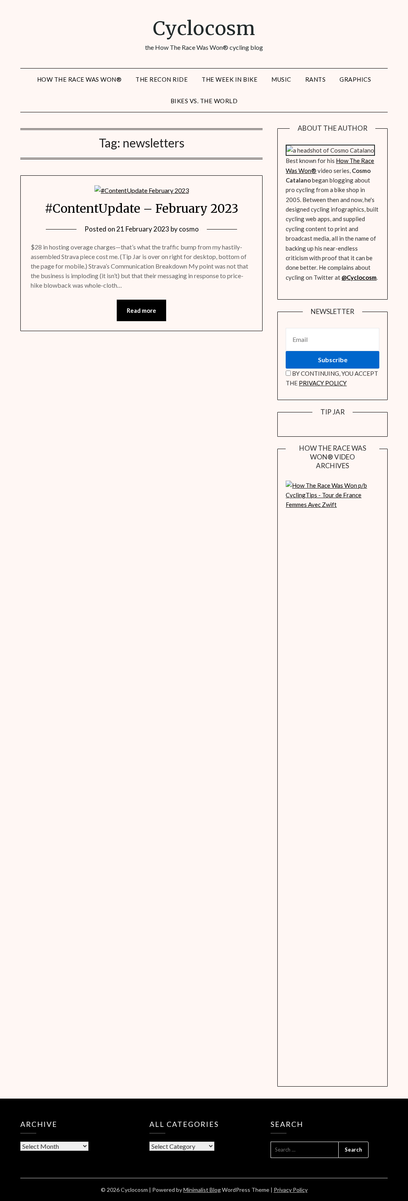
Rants (315, 79)
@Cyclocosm (359, 277)
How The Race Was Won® (79, 79)
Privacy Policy (291, 1189)
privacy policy (323, 383)
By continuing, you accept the (332, 378)
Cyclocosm (204, 28)
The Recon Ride (161, 79)
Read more (141, 310)
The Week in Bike (229, 79)
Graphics (355, 79)
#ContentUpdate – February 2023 (141, 208)
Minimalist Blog (202, 1189)
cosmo (189, 229)
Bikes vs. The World (204, 100)
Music (281, 79)
